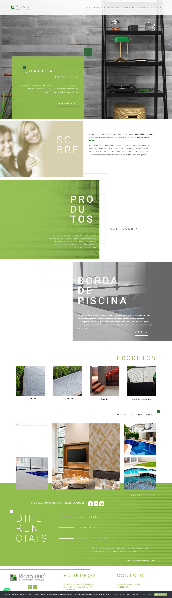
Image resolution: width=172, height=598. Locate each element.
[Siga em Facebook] (90, 503)
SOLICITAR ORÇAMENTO (67, 104)
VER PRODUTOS (141, 495)
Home (89, 7)
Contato (158, 7)
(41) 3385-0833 (123, 587)
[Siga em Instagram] (96, 503)
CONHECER (122, 228)
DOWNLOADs (128, 7)
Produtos (98, 7)
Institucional (113, 7)
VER (139, 332)
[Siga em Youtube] (101, 503)
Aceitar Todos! (160, 594)
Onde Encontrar (144, 7)
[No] (169, 594)
